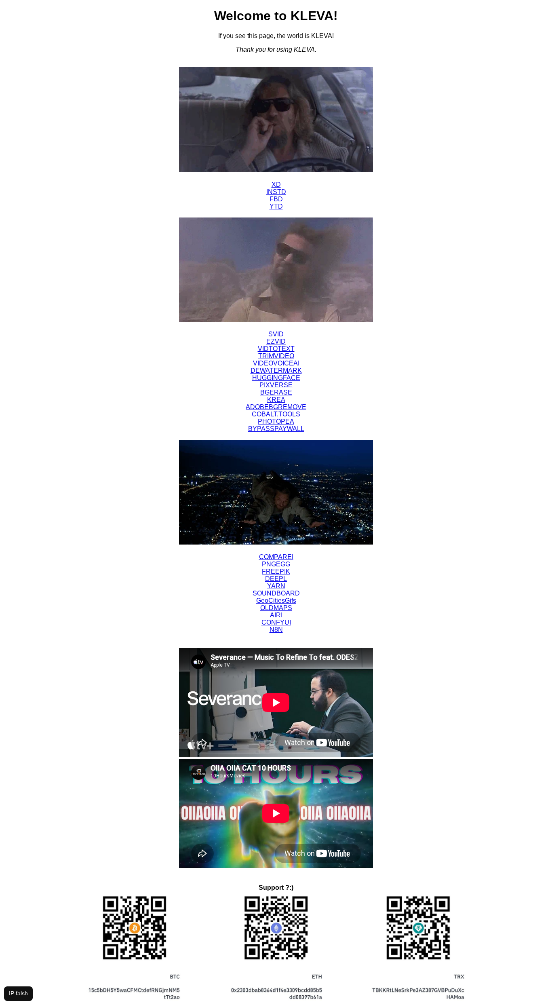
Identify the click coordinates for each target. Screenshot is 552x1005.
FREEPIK (276, 571)
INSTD (276, 191)
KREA (276, 399)
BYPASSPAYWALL (276, 428)
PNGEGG (276, 564)
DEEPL (276, 578)
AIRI (276, 615)
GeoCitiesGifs (276, 600)
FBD (276, 199)
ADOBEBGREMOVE (276, 406)
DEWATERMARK (276, 370)
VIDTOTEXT (276, 348)
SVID (276, 334)
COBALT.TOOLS (276, 414)
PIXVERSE (276, 385)
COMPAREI (276, 556)
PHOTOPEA (276, 421)
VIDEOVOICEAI (276, 363)
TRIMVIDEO (276, 356)
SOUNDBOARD (276, 593)
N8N (276, 629)
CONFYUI (276, 622)
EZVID (276, 341)
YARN (276, 586)
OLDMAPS (276, 607)
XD (276, 184)
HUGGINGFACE (276, 377)
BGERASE (276, 392)
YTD (276, 206)
